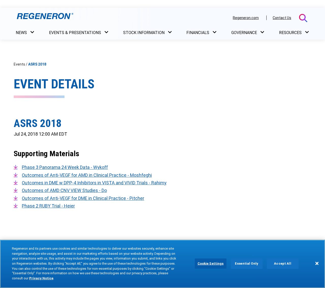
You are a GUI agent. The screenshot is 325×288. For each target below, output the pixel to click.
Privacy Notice (41, 278)
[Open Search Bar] (303, 18)
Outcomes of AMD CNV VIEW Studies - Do (64, 190)
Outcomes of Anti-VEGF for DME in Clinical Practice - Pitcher (83, 198)
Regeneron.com (246, 18)
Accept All (282, 263)
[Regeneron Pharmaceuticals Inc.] (121, 17)
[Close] (316, 263)
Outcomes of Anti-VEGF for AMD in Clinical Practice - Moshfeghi (87, 175)
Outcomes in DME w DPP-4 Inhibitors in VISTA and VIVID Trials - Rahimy (94, 182)
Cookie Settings (211, 263)
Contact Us (282, 18)
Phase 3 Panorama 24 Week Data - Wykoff (65, 167)
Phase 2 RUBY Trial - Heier (48, 206)
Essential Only (246, 263)
